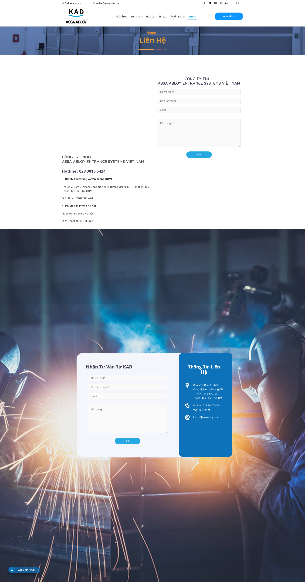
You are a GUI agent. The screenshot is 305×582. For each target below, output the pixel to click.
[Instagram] (215, 3)
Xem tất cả (229, 16)
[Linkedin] (226, 3)
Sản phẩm (137, 16)
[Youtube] (221, 3)
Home (151, 32)
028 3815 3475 (201, 409)
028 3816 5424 (211, 405)
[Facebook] (205, 3)
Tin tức (163, 16)
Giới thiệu (121, 16)
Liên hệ (192, 16)
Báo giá (151, 16)
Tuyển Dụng (177, 16)
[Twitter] (210, 3)
